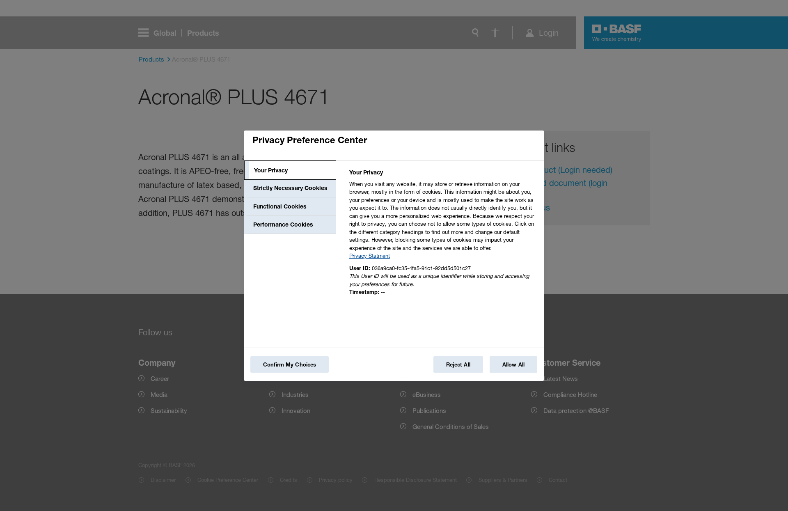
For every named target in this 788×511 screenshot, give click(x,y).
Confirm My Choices (289, 364)
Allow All (513, 364)
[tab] (290, 170)
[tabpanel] (443, 234)
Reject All (458, 364)
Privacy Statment (369, 255)
